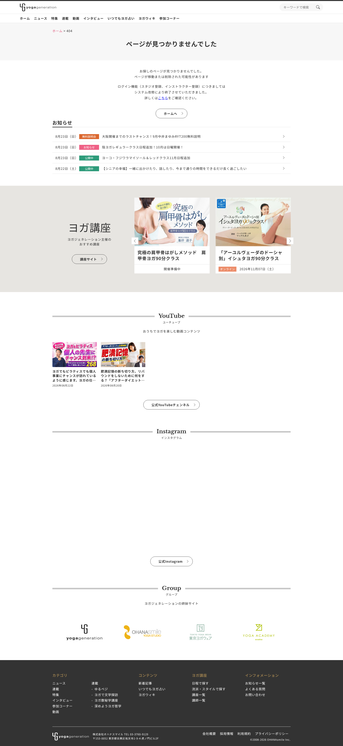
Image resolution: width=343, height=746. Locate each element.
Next (290, 240)
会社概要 (209, 733)
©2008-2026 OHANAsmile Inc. (270, 739)
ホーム (25, 18)
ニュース (40, 18)
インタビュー (93, 18)
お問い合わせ (255, 694)
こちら (163, 97)
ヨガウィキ (147, 18)
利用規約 (244, 733)
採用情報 (226, 733)
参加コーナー (169, 18)
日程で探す (200, 683)
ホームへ (170, 113)
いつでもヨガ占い (121, 18)
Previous (134, 240)
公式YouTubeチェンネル (170, 404)
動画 (76, 18)
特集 (54, 18)
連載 (65, 18)
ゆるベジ (101, 688)
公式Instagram (170, 561)
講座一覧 (198, 694)
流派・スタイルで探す (209, 688)
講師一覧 (198, 700)
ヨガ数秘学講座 (106, 700)
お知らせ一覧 (255, 683)
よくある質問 (255, 688)
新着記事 (145, 683)
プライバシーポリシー (272, 733)
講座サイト (88, 259)
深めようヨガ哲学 (107, 706)
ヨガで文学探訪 (106, 694)
